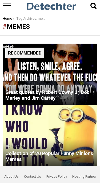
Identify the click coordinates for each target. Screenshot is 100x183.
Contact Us (32, 176)
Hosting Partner (84, 176)
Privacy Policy (56, 176)
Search (93, 6)
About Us (11, 176)
